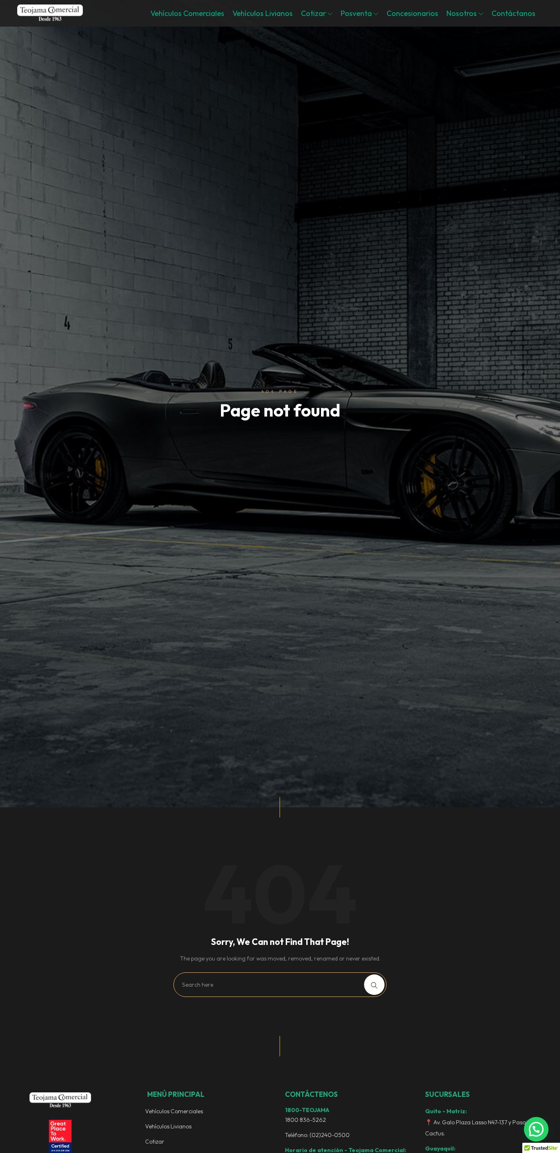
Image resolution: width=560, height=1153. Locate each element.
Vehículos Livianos (262, 13)
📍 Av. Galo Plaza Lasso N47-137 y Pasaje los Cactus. (481, 1128)
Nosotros (462, 13)
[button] (536, 1129)
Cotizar (314, 13)
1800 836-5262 (305, 1120)
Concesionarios (412, 13)
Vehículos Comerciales (187, 13)
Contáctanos (513, 13)
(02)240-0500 (330, 1135)
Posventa (357, 13)
